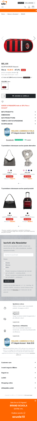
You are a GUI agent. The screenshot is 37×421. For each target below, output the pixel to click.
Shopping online (7, 383)
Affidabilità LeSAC (7, 388)
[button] (34, 38)
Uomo (8, 263)
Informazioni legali (28, 395)
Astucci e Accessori (12, 14)
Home (3, 14)
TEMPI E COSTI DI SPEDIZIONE (12, 121)
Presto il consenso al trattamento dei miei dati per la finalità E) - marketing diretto (19, 272)
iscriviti (9, 281)
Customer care (6, 362)
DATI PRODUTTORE (8, 118)
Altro (7, 267)
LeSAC (3, 378)
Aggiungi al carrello (22, 96)
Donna (8, 265)
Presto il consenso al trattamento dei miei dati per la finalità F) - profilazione (19, 276)
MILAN (23, 14)
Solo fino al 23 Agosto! (18, 402)
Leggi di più (16, 312)
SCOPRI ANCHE (7, 124)
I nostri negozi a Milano (9, 368)
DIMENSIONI (5, 115)
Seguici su (5, 373)
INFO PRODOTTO (7, 112)
